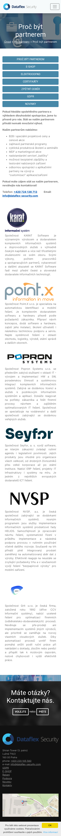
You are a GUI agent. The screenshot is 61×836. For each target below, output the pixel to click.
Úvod (7, 41)
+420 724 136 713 (25, 191)
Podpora (7, 778)
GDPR (30, 96)
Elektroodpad (30, 74)
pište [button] (42, 711)
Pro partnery (22, 41)
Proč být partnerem (30, 59)
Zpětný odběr (30, 89)
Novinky (30, 103)
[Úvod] (18, 6)
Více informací (50, 832)
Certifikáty (30, 81)
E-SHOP (30, 66)
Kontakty (7, 785)
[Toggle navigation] (54, 6)
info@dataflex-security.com (20, 195)
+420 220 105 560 (21, 761)
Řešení (6, 774)
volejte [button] (20, 711)
